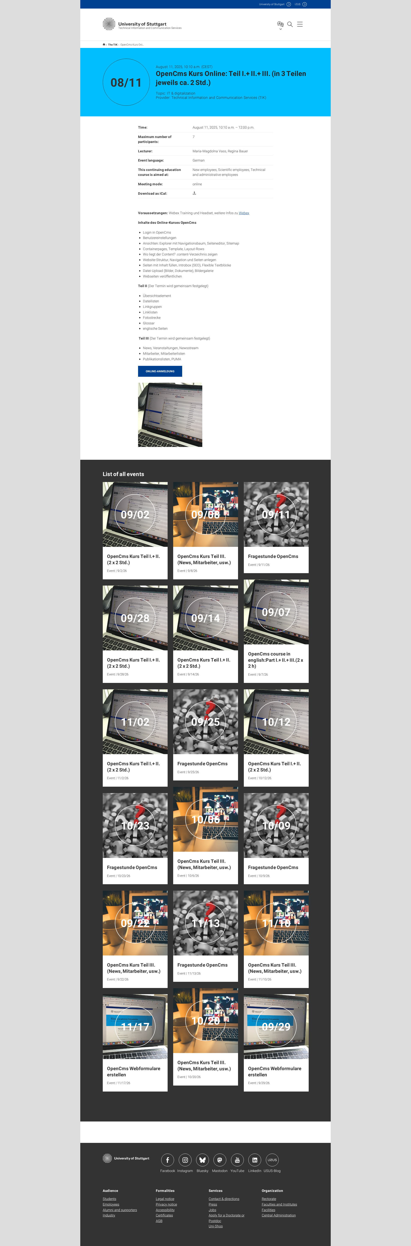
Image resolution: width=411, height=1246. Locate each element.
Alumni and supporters (120, 1209)
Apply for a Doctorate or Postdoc (226, 1218)
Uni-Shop (216, 1226)
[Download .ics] (194, 193)
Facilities (268, 1209)
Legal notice (165, 1198)
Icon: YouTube (237, 1160)
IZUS (297, 4)
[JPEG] (170, 414)
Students (109, 1198)
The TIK (113, 44)
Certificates (164, 1215)
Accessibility (165, 1209)
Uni (271, 4)
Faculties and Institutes (279, 1204)
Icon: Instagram (185, 1160)
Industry (109, 1215)
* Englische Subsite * (104, 44)
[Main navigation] (299, 23)
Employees (111, 1204)
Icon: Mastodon (219, 1160)
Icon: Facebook (167, 1160)
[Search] (289, 23)
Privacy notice (166, 1204)
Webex (244, 213)
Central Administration (279, 1215)
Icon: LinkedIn (254, 1160)
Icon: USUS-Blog (272, 1160)
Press (213, 1204)
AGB (159, 1220)
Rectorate (269, 1198)
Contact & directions (224, 1198)
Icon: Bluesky (202, 1160)
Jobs (212, 1209)
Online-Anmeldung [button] (160, 371)
